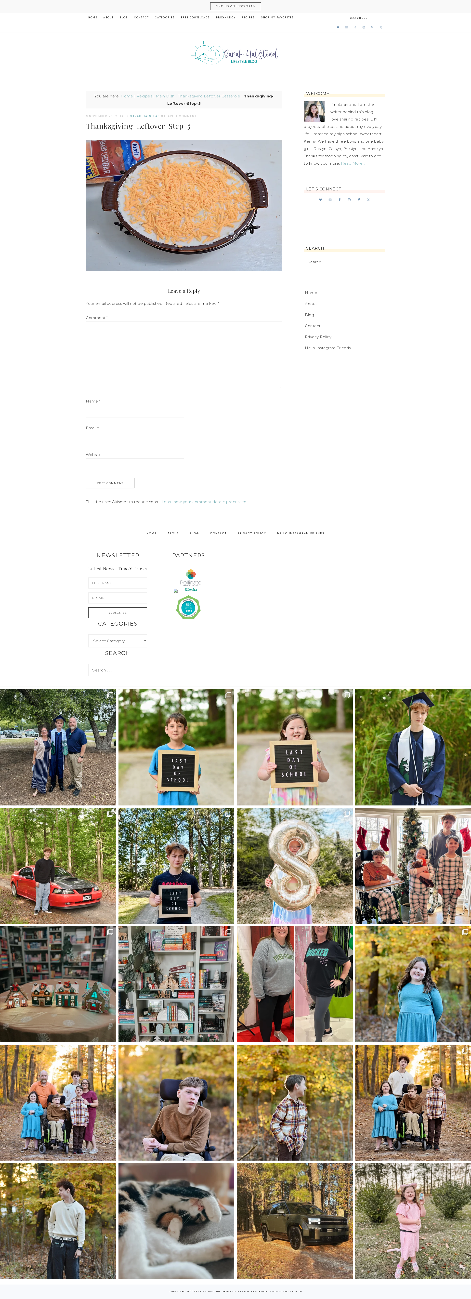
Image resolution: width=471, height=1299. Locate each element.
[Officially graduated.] (58, 747)
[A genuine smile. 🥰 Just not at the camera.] (295, 1103)
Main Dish (165, 96)
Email (92, 428)
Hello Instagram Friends (328, 348)
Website (94, 454)
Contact (313, 325)
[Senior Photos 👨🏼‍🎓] (58, 866)
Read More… (353, 163)
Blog (309, 314)
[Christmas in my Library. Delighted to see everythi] (176, 984)
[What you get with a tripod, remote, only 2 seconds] (58, 1103)
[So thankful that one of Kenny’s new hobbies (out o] (295, 1221)
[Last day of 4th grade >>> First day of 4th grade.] (176, 747)
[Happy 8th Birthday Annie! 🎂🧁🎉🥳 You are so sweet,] (295, 866)
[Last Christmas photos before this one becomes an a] (58, 1221)
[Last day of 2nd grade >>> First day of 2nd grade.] (295, 747)
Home (127, 96)
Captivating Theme (216, 1291)
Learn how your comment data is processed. (205, 501)
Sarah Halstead (235, 54)
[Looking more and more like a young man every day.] (176, 1103)
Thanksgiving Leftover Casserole (209, 96)
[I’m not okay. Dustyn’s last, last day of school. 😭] (176, 866)
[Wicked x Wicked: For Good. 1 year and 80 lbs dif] (295, 984)
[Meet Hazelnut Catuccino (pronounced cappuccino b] (176, 1221)
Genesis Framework (253, 1291)
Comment (97, 317)
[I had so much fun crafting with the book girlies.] (58, 984)
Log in (297, 1291)
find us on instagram (235, 6)
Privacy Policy (318, 337)
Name (93, 401)
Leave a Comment (180, 116)
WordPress (280, 1291)
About (311, 303)
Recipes (144, 96)
